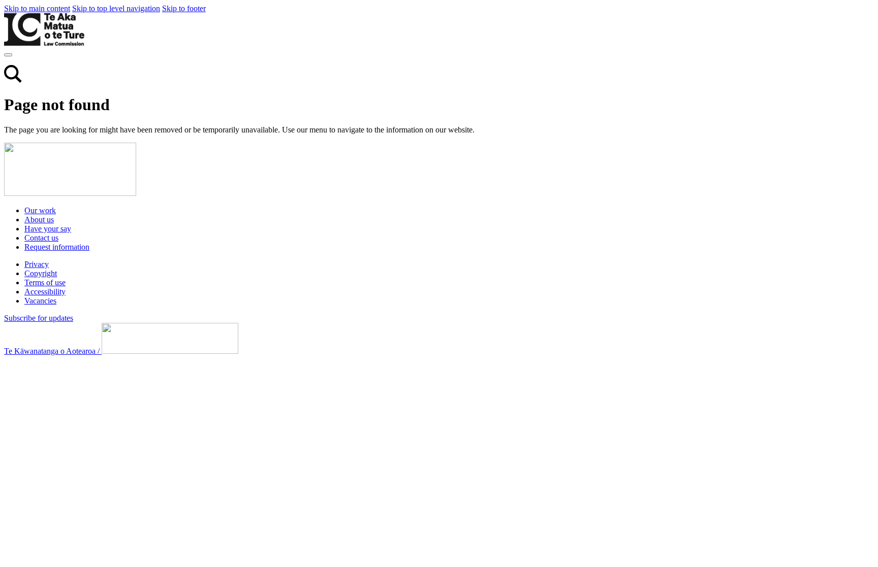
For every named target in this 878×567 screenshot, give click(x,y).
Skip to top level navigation (116, 8)
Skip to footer (184, 8)
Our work (40, 210)
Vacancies (40, 300)
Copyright (40, 273)
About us (39, 219)
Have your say (47, 228)
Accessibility (45, 291)
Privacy (36, 264)
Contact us (41, 238)
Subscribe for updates (38, 318)
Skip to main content (37, 8)
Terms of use (45, 282)
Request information (56, 247)
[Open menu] (8, 54)
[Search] (13, 80)
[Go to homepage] (70, 193)
